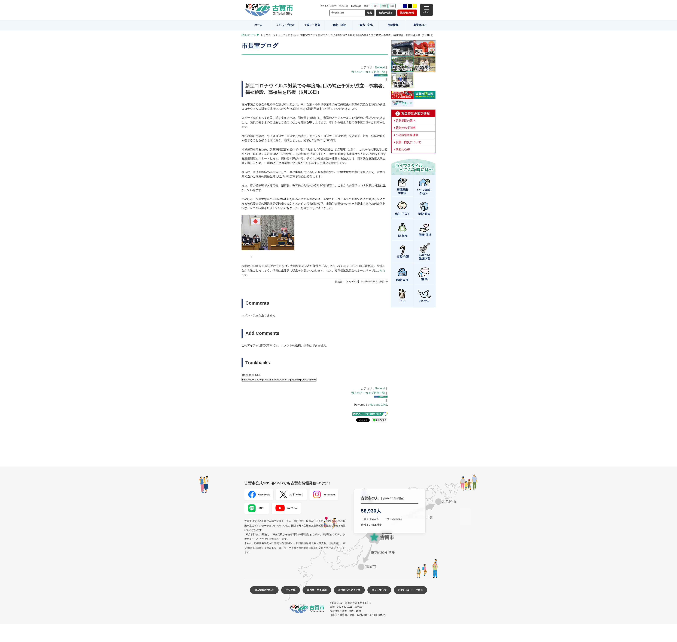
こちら (381, 270)
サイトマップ (379, 590)
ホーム (258, 24)
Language (356, 6)
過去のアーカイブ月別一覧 (368, 71)
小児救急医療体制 (407, 135)
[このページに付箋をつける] (370, 414)
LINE (260, 508)
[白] (400, 6)
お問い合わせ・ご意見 (410, 590)
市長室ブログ (307, 35)
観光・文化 (366, 24)
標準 (384, 6)
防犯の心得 (403, 149)
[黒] (410, 6)
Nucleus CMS (378, 404)
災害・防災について (408, 142)
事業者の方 (420, 24)
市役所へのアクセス (349, 590)
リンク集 (290, 590)
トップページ (268, 35)
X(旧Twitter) (296, 494)
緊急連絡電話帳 (406, 127)
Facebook (264, 494)
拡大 (392, 6)
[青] (405, 6)
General (380, 67)
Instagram (329, 494)
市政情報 (393, 24)
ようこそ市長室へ (288, 35)
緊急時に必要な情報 (413, 113)
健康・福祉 (339, 24)
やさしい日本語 (328, 6)
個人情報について (264, 590)
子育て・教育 (312, 24)
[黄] (415, 6)
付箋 (366, 6)
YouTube (292, 508)
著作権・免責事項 (317, 590)
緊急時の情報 (407, 12)
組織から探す (386, 12)
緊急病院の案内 (406, 120)
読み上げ (343, 6)
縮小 (376, 6)
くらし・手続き (285, 24)
